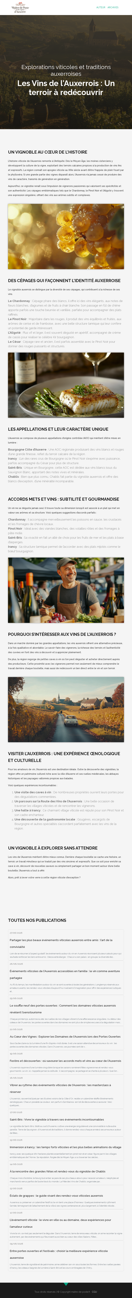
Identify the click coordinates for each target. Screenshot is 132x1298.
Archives (113, 7)
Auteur (100, 7)
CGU (94, 1292)
